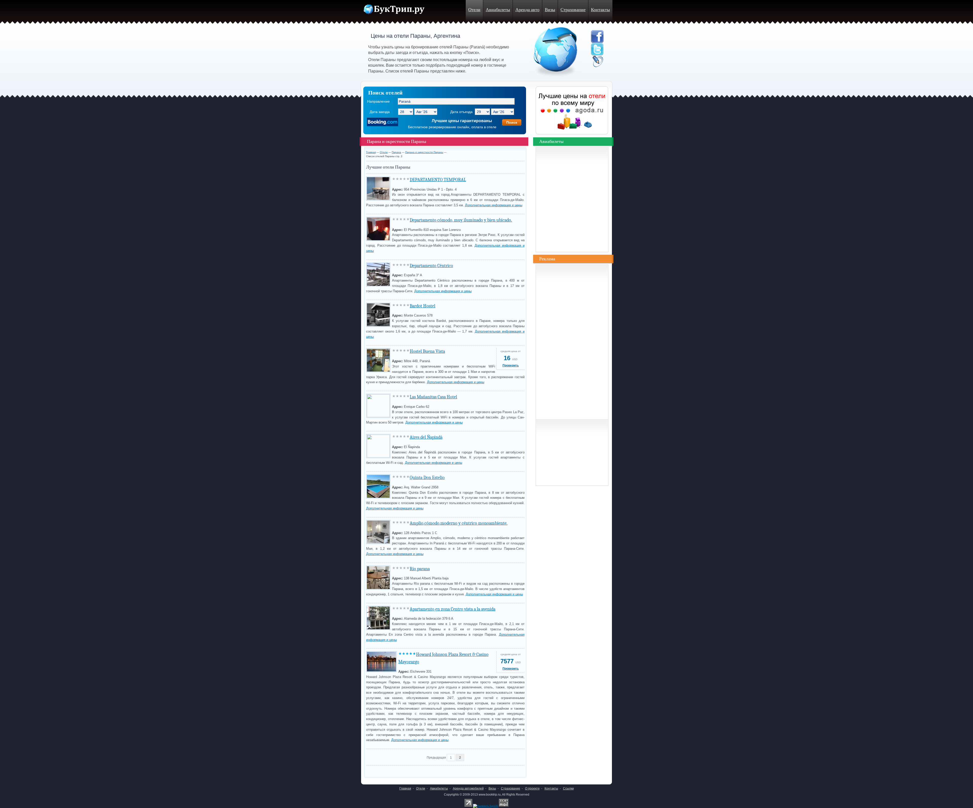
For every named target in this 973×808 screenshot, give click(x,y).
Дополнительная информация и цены (493, 205)
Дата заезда (380, 112)
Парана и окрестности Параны (424, 152)
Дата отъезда (461, 112)
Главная (371, 152)
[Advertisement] (425, 770)
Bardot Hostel (422, 306)
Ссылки (568, 788)
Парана (396, 152)
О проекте (532, 788)
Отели (474, 9)
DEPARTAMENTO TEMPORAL (438, 179)
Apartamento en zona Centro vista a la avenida (452, 609)
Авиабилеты (498, 9)
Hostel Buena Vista (427, 351)
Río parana (420, 569)
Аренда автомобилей (468, 788)
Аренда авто (527, 9)
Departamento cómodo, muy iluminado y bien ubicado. (461, 220)
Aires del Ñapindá (426, 437)
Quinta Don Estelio (427, 477)
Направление (378, 101)
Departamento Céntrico (431, 265)
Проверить (510, 365)
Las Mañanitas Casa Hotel (433, 397)
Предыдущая (436, 757)
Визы (550, 9)
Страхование (573, 9)
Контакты (600, 9)
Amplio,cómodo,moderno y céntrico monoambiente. (459, 523)
